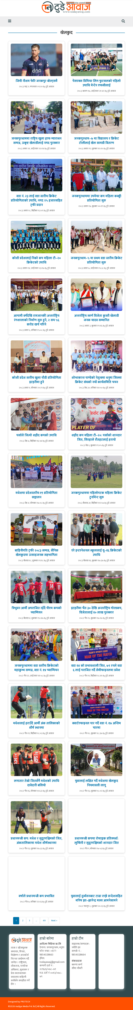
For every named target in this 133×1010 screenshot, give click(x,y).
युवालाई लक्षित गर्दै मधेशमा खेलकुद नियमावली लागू (96, 783)
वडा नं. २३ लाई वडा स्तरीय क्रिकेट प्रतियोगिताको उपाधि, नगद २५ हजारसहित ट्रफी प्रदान (36, 200)
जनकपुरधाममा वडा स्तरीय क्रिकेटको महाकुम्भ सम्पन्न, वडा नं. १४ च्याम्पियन (36, 668)
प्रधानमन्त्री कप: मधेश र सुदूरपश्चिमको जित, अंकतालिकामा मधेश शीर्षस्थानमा (36, 841)
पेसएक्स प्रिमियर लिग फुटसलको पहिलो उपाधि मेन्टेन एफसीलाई (97, 83)
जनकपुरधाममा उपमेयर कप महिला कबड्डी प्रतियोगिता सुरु (96, 198)
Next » (54, 920)
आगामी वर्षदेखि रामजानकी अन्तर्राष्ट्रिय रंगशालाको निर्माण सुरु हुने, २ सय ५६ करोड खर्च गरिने (36, 320)
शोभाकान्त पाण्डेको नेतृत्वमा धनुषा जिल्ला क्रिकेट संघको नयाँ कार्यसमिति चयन (97, 380)
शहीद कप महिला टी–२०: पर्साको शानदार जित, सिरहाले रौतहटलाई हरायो (97, 437)
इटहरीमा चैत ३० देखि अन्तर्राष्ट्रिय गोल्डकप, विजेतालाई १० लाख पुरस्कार (96, 610)
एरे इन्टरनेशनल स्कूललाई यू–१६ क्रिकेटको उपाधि (96, 553)
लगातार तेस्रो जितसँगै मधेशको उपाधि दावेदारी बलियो (36, 783)
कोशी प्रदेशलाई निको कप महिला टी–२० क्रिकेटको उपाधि (36, 260)
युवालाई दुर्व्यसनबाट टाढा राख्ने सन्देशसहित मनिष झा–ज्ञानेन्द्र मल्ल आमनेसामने (96, 898)
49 (44, 920)
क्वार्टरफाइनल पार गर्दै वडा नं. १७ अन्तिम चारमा (96, 725)
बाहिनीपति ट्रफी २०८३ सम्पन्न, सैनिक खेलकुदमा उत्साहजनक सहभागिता (36, 553)
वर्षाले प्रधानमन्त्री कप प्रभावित (36, 896)
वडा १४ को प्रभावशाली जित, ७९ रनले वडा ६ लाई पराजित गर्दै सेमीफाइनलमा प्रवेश (96, 668)
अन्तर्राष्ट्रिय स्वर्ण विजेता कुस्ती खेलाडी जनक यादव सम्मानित (96, 318)
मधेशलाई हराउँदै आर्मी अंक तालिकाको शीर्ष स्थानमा (36, 725)
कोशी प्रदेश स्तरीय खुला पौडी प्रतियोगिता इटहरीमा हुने (36, 380)
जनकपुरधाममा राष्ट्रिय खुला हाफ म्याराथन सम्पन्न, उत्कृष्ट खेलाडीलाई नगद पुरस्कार (36, 141)
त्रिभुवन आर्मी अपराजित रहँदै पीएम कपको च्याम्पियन (36, 610)
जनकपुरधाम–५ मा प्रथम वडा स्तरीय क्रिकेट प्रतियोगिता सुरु (96, 260)
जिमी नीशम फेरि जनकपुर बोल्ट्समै (36, 81)
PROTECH (25, 1002)
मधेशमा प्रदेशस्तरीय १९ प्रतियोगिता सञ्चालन (36, 495)
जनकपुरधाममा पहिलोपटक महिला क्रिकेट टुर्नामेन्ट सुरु (96, 495)
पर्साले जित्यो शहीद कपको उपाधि (36, 435)
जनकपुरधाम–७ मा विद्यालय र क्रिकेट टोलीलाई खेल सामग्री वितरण (96, 141)
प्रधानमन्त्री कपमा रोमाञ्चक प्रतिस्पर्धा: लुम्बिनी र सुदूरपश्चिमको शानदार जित (96, 841)
